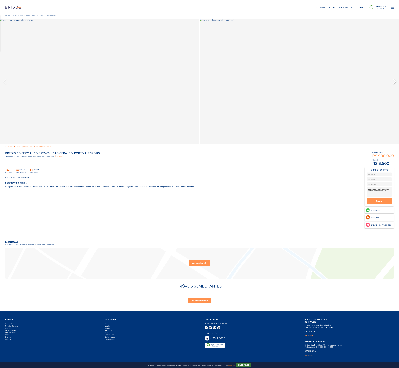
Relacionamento (11, 330)
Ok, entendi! (243, 365)
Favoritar (9, 146)
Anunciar (343, 7)
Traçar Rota (308, 335)
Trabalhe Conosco (11, 326)
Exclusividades (358, 7)
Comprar (320, 7)
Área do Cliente (10, 333)
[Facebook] (206, 328)
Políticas (8, 339)
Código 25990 (51, 16)
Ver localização (199, 263)
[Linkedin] (210, 328)
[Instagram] (218, 328)
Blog (106, 333)
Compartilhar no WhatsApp (43, 146)
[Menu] (392, 7)
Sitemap (8, 337)
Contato (8, 328)
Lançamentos (110, 339)
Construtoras (110, 335)
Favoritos (108, 330)
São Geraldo (41, 16)
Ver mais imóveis (199, 300)
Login (7, 335)
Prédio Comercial (19, 16)
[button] (394, 81)
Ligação (18, 146)
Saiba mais (231, 365)
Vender (107, 326)
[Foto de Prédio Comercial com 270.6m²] (99, 81)
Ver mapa (60, 156)
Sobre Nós (9, 324)
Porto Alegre (30, 16)
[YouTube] (214, 328)
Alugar (332, 7)
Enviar (379, 201)
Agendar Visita (28, 146)
